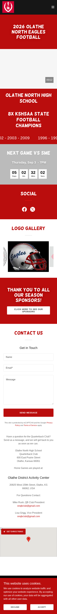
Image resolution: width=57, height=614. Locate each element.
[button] (53, 7)
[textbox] (28, 357)
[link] (8, 7)
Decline (15, 607)
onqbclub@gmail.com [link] (28, 506)
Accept (42, 607)
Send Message (29, 413)
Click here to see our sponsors (28, 310)
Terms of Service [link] (30, 425)
